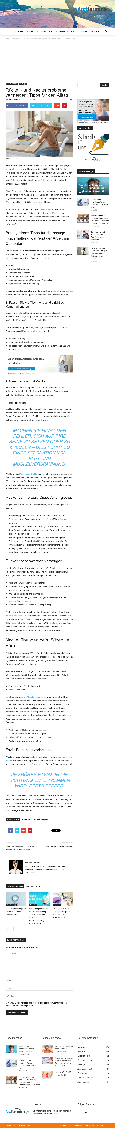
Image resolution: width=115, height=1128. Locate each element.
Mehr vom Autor (33, 886)
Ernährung (82, 1073)
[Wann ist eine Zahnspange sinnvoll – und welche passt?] (11, 1049)
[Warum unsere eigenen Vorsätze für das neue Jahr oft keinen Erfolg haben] (47, 1060)
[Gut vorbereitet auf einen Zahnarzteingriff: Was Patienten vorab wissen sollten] (83, 234)
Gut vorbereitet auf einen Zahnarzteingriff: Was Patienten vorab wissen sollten (99, 236)
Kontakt (100, 1125)
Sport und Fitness (85, 1077)
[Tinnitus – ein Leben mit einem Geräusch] (47, 1049)
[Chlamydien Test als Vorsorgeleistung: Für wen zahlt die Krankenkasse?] (63, 899)
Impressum (90, 1125)
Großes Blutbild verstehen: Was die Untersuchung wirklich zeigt (99, 203)
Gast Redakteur (14, 99)
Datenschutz (78, 1125)
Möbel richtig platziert (37, 696)
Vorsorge (23, 84)
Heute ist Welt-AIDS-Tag (64, 1072)
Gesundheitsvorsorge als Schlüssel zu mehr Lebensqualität (16, 911)
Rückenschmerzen (41, 819)
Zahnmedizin (83, 1081)
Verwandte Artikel (15, 886)
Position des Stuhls (28, 473)
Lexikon (62, 32)
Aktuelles (31, 32)
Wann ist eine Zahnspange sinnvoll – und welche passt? (92, 186)
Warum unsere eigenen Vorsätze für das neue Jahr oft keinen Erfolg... (64, 1060)
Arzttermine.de (65, 1125)
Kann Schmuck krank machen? (58, 846)
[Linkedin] (85, 1112)
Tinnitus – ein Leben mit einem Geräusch (64, 1047)
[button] (106, 31)
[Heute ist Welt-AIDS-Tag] (47, 1075)
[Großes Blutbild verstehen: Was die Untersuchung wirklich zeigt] (83, 202)
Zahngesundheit (48, 32)
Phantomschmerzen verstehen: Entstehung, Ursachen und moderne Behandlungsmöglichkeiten (101, 219)
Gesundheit (26, 819)
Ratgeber (93, 32)
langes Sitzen (44, 209)
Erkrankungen (83, 1055)
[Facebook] (79, 1112)
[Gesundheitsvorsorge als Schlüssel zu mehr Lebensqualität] (16, 899)
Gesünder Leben (78, 32)
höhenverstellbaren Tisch (17, 615)
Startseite (20, 32)
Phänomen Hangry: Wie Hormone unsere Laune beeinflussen (21, 848)
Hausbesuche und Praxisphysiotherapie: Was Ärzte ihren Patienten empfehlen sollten (99, 253)
